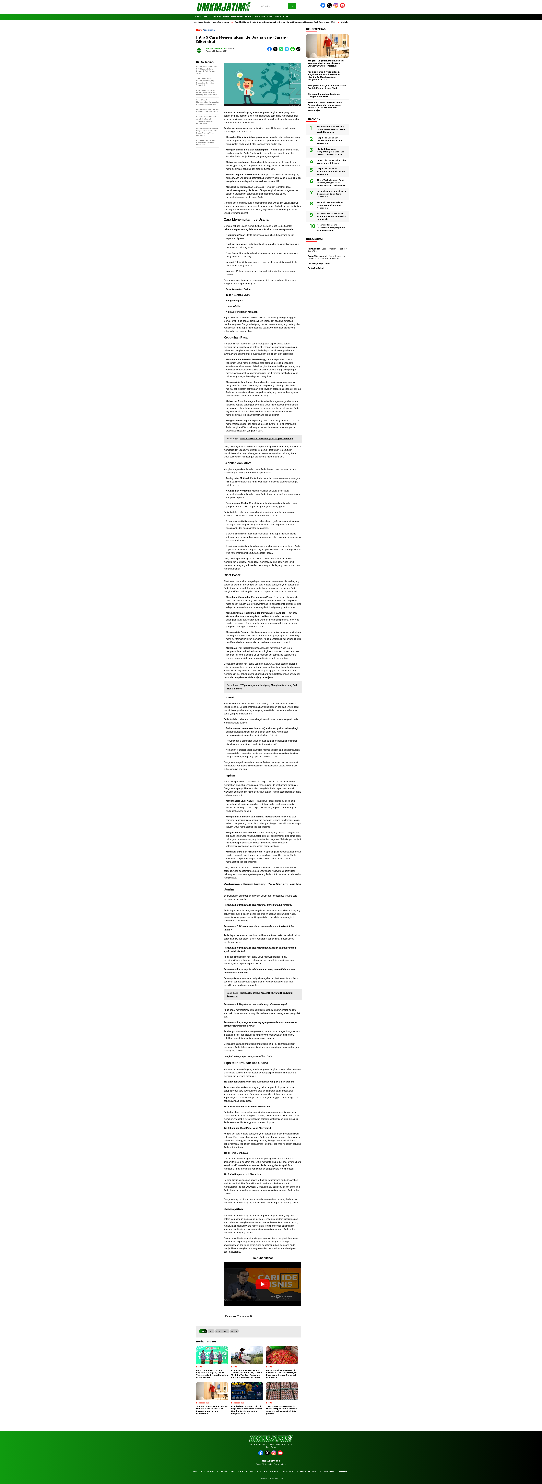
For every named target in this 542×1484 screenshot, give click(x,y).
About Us (197, 1472)
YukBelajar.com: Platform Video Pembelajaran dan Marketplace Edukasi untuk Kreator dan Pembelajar (325, 106)
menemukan (222, 1331)
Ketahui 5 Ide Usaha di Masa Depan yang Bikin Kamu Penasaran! (331, 194)
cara (211, 1331)
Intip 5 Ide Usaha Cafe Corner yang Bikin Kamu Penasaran (329, 140)
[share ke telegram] (287, 51)
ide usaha (209, 30)
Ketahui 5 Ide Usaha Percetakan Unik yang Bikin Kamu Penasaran (331, 227)
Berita (207, 17)
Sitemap (343, 1472)
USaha (234, 1331)
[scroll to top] (523, 1479)
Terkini (198, 17)
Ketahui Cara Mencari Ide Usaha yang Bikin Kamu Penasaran (330, 205)
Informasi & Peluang (242, 17)
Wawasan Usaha (263, 17)
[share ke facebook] (270, 51)
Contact (253, 1472)
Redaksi (211, 1472)
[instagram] (336, 7)
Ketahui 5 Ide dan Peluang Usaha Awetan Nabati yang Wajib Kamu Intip (331, 129)
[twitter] (330, 7)
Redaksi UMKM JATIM (216, 48)
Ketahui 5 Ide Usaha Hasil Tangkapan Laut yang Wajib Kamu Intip (331, 216)
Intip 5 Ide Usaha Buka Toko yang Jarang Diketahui (331, 161)
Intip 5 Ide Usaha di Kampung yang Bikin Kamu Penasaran (331, 171)
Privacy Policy (270, 1472)
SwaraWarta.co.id (264, 1464)
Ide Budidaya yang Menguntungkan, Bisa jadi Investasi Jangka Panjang (330, 152)
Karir (241, 1472)
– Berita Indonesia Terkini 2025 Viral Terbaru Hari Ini (326, 257)
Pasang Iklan (281, 17)
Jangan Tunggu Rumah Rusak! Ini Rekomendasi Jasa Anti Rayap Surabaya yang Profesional (326, 63)
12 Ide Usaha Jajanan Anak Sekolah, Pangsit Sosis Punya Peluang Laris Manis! (331, 182)
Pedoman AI (289, 1472)
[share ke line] (293, 51)
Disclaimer (328, 1472)
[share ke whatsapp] (282, 51)
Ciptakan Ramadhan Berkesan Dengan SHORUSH (272, 22)
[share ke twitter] (276, 51)
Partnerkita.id (280, 1464)
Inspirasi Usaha (221, 17)
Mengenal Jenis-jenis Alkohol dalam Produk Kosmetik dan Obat (327, 86)
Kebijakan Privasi (309, 1472)
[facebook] (323, 7)
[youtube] (343, 7)
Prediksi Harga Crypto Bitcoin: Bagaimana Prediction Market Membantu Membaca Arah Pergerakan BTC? (324, 76)
